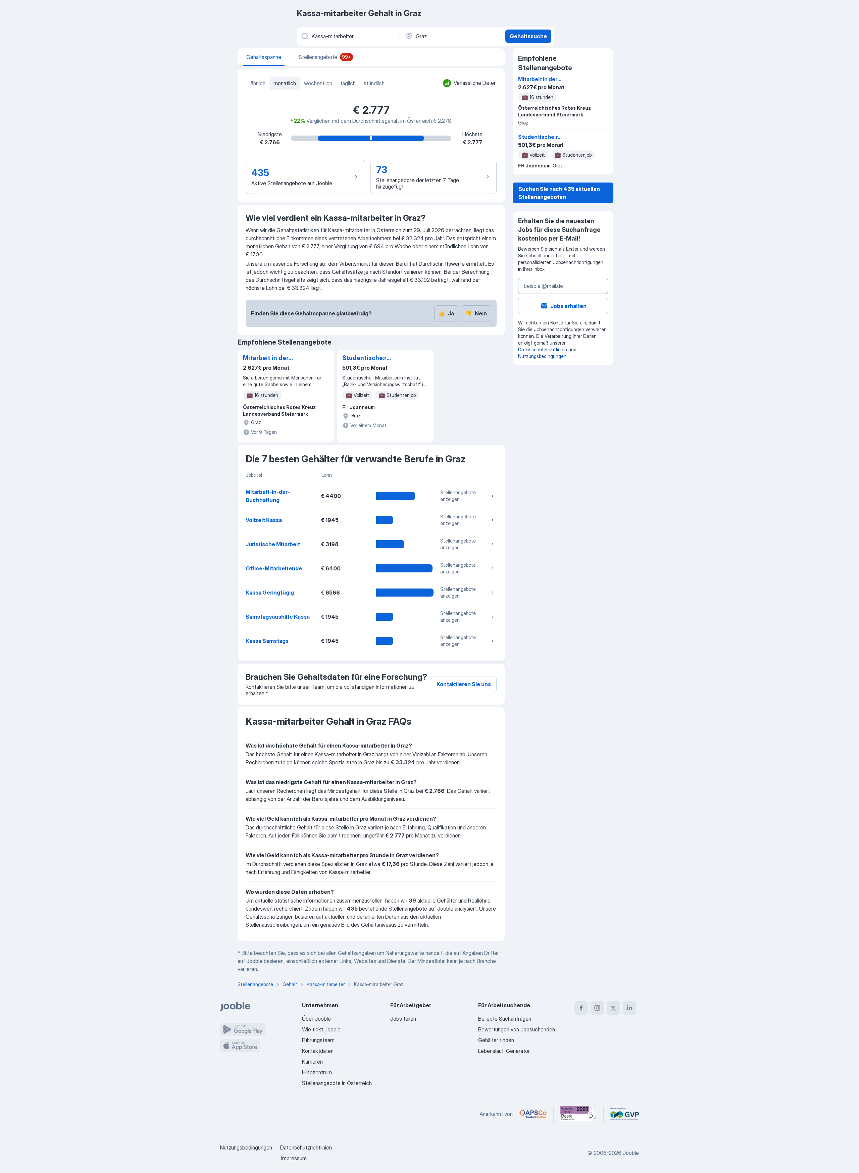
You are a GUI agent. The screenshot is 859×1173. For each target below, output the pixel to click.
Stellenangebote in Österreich (337, 1083)
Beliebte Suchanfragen (504, 1018)
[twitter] (613, 1008)
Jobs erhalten (569, 306)
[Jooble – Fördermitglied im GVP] (624, 1114)
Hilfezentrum (317, 1072)
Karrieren (312, 1061)
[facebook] (581, 1008)
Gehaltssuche (528, 36)
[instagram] (597, 1008)
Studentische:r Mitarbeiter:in (364, 358)
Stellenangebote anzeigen (458, 496)
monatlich (284, 83)
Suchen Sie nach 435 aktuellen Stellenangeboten (559, 193)
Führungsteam (318, 1040)
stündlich (374, 83)
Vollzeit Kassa (264, 520)
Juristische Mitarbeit (273, 544)
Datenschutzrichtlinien (542, 349)
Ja (446, 313)
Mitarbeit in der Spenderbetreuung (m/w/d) (271, 358)
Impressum (294, 1158)
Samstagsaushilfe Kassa (278, 616)
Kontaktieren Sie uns (464, 684)
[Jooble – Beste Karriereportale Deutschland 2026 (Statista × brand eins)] (578, 1114)
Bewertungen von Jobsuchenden (516, 1029)
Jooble (631, 1153)
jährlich (257, 83)
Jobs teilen (403, 1018)
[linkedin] (629, 1008)
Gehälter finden (496, 1040)
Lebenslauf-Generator (504, 1051)
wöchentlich (318, 83)
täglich (348, 83)
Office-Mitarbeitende (274, 568)
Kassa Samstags (267, 641)
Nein (476, 313)
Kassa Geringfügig (270, 592)
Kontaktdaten (318, 1051)
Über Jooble (316, 1018)
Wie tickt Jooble (321, 1029)
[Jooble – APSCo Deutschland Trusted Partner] (533, 1114)
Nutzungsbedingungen (542, 356)
